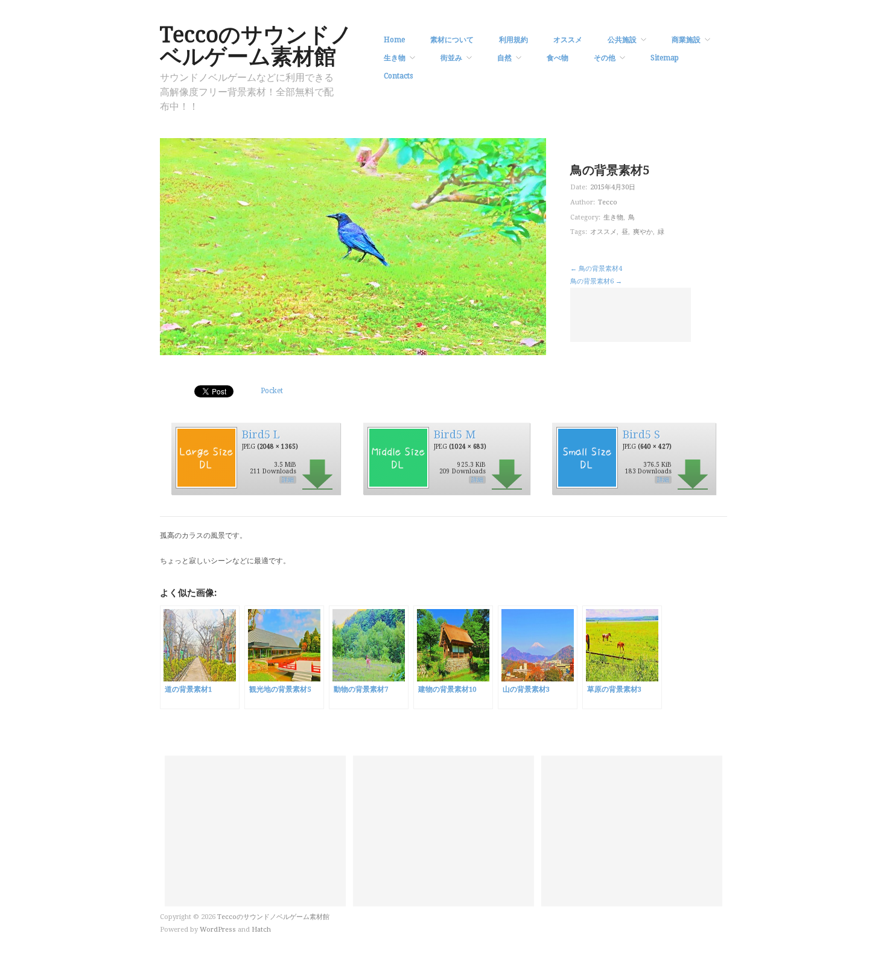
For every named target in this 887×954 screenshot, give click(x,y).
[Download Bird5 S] (586, 457)
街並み (451, 58)
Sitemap (664, 58)
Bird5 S (641, 434)
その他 (604, 58)
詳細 (288, 479)
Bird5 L (261, 434)
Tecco (607, 202)
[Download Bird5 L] (205, 457)
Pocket (272, 391)
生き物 (394, 58)
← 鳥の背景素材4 (596, 269)
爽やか (643, 232)
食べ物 (557, 58)
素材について (452, 39)
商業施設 (686, 39)
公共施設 (622, 39)
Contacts (398, 76)
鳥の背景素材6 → (596, 281)
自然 (504, 58)
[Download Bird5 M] (397, 457)
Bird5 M (454, 434)
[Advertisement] (630, 315)
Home (394, 39)
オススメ (567, 39)
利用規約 (513, 39)
